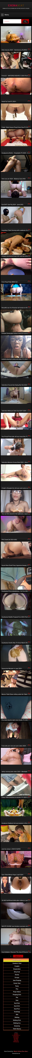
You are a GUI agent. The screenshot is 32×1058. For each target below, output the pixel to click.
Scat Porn (17, 1009)
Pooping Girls (17, 994)
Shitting (17, 1017)
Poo (17, 989)
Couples (17, 966)
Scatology (17, 1011)
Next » (18, 956)
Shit (17, 1014)
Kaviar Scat (17, 983)
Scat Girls (17, 1006)
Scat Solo (17, 1003)
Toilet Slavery (17, 1028)
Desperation (17, 969)
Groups (17, 977)
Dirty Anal (17, 972)
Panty (17, 986)
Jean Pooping (17, 980)
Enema (17, 974)
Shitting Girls (17, 1020)
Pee (17, 997)
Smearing (17, 1026)
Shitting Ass (17, 1023)
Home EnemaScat (8, 1051)
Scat (17, 1000)
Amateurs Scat (17, 963)
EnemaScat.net (16, 1053)
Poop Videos (17, 991)
